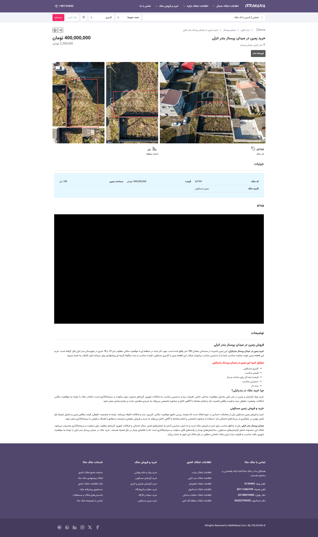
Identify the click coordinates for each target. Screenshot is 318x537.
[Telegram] (59, 528)
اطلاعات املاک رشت (201, 473)
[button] (60, 30)
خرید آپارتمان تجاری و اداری (144, 484)
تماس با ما (145, 6)
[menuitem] (64, 6)
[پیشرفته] (83, 17)
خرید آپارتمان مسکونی (146, 478)
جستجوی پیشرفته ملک (91, 489)
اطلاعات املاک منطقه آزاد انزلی (196, 501)
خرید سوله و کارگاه (147, 495)
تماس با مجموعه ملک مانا (90, 501)
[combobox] (128, 17)
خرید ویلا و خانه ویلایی (145, 473)
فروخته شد (258, 53)
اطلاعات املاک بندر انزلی (199, 478)
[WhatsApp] (67, 528)
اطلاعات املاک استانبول (199, 489)
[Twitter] (90, 528)
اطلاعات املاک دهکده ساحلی (197, 495)
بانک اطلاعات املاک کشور (90, 484)
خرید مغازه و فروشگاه (146, 489)
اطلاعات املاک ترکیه (197, 6)
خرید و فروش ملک (169, 6)
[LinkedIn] (75, 528)
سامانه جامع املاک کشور (90, 473)
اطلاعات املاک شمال (227, 6)
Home (262, 30)
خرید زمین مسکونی (147, 501)
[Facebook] (97, 528)
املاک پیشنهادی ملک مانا (90, 478)
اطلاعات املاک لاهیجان (200, 484)
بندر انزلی (245, 30)
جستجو (58, 17)
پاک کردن (72, 17)
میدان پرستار (229, 30)
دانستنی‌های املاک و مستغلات (88, 495)
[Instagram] (82, 528)
